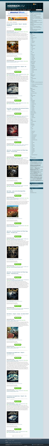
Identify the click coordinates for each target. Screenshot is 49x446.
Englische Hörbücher (33, 45)
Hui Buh (32, 147)
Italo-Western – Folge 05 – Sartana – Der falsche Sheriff (17, 313)
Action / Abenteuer (14, 69)
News (31, 156)
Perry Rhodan (41, 171)
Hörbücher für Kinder (33, 61)
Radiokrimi (32, 116)
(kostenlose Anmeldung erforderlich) (15, 95)
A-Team (32, 128)
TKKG (32, 153)
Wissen (42, 180)
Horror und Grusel (33, 62)
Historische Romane (33, 78)
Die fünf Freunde (33, 137)
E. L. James (32, 52)
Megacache (37, 168)
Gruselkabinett (33, 106)
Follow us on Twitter (40, 444)
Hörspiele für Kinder (24, 355)
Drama (31, 94)
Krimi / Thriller (23, 69)
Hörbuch (32, 165)
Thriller (32, 96)
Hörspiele (14, 9)
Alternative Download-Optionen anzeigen (12, 55)
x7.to (30, 181)
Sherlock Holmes (33, 117)
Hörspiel (31, 166)
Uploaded (39, 178)
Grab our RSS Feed (35, 444)
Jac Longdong (33, 148)
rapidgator (31, 172)
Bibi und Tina (32, 132)
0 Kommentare (9, 111)
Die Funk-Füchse (33, 138)
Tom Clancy (32, 72)
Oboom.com (36, 171)
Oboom (31, 171)
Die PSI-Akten (32, 102)
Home (6, 440)
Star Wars (32, 152)
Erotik (31, 51)
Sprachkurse (32, 42)
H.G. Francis (32, 107)
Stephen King (32, 63)
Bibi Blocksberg (33, 131)
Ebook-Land (31, 191)
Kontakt (24, 9)
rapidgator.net (36, 172)
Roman (32, 174)
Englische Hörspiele (33, 95)
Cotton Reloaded (33, 67)
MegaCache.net (34, 169)
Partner (29, 9)
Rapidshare (40, 172)
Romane (32, 77)
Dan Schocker (33, 101)
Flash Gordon (32, 142)
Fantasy (32, 99)
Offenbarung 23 (33, 41)
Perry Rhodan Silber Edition (34, 86)
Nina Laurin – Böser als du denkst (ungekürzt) (35, 26)
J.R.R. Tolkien (32, 57)
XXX (18, 9)
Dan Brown (32, 68)
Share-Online (38, 175)
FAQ (21, 9)
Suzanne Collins (33, 58)
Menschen (39, 169)
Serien (27, 69)
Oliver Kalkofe (33, 91)
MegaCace (34, 168)
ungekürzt (34, 178)
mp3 (42, 169)
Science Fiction (33, 48)
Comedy (32, 36)
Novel (32, 47)
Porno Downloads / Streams (33, 192)
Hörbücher (8, 9)
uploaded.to (38, 180)
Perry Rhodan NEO (33, 85)
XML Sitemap (25, 445)
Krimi (31, 168)
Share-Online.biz (34, 177)
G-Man (32, 143)
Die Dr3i (32, 133)
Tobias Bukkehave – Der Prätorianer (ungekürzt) (35, 13)
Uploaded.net (33, 180)
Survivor (32, 126)
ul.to (31, 178)
